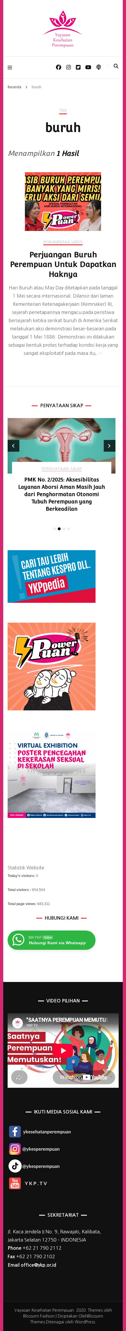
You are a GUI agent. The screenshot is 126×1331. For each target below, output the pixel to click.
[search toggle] (116, 66)
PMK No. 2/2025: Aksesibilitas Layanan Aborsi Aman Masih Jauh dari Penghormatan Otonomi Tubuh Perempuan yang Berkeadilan (61, 494)
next (109, 446)
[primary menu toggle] (11, 67)
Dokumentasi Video (63, 242)
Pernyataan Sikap (62, 469)
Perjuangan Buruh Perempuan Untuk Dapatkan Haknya (63, 264)
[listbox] (62, 475)
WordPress (85, 1322)
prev (13, 446)
